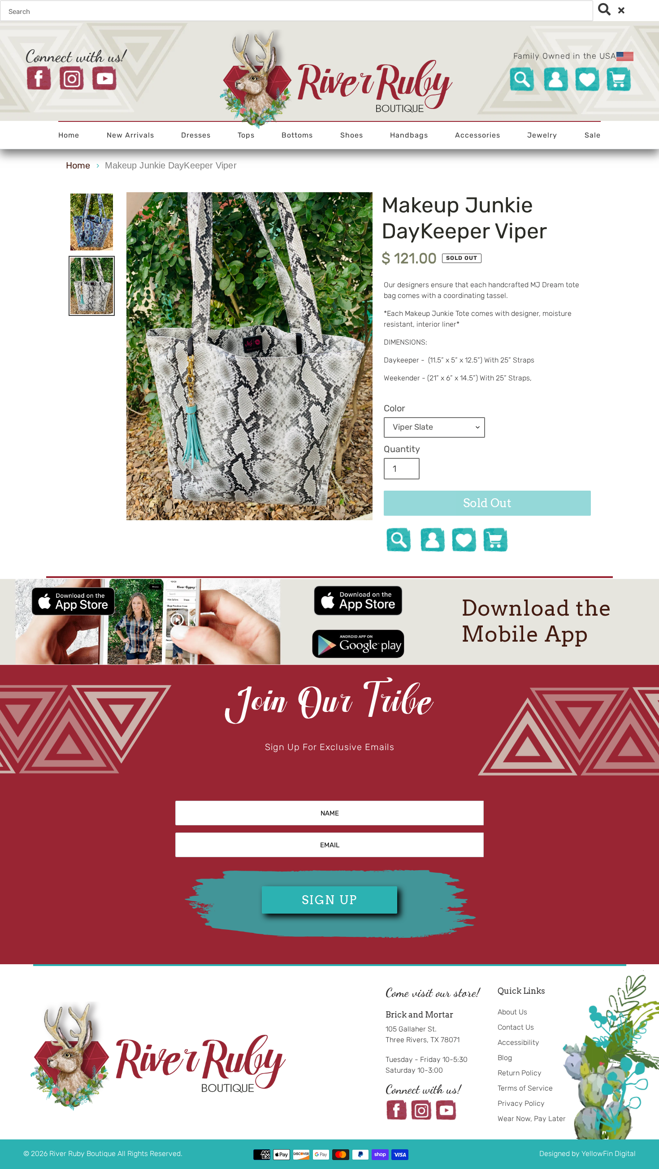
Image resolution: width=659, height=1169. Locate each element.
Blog (505, 1057)
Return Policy (520, 1073)
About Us (512, 1012)
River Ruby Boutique (83, 1153)
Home (78, 165)
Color (394, 408)
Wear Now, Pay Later (532, 1118)
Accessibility (518, 1042)
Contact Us (516, 1027)
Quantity (402, 449)
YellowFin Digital (608, 1153)
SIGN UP (329, 900)
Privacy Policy (521, 1103)
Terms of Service (525, 1088)
